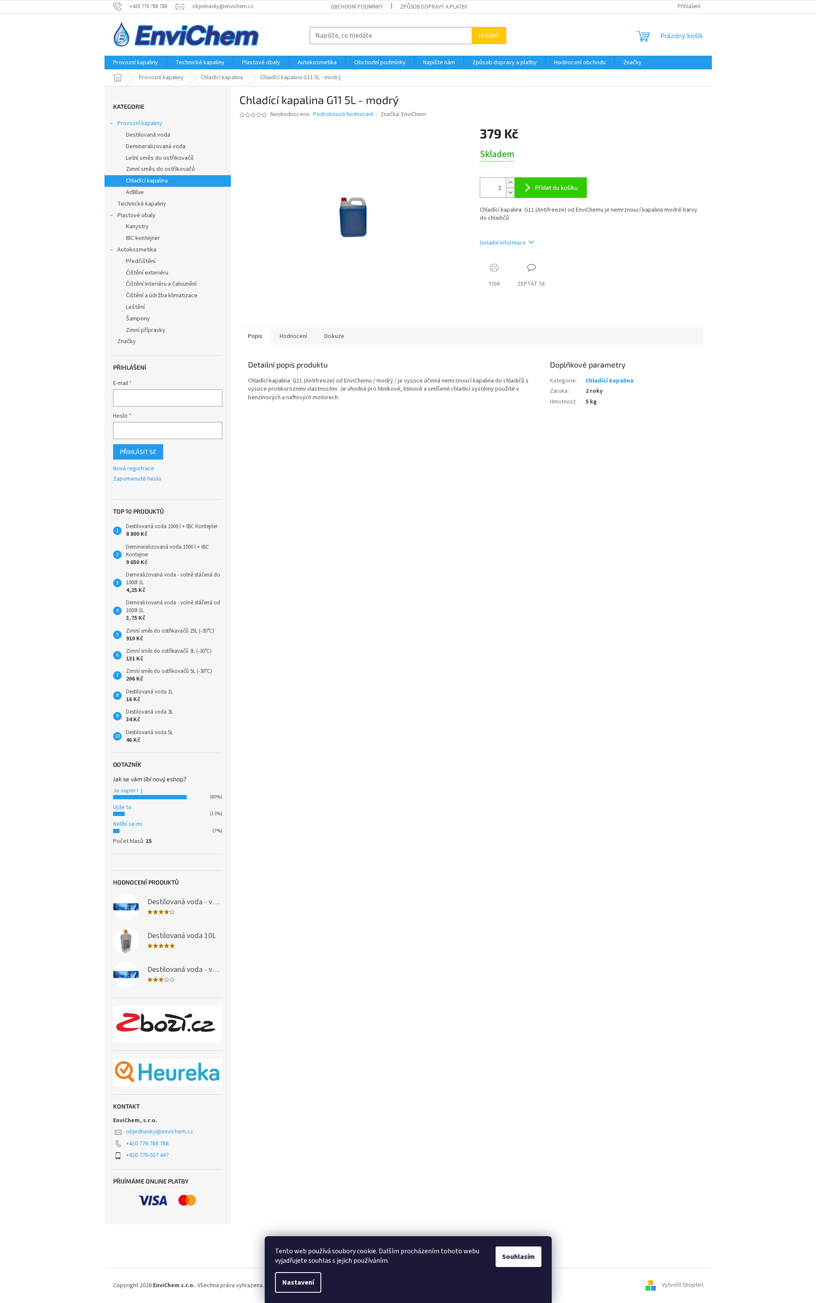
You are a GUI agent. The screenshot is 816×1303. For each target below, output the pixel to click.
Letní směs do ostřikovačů (160, 158)
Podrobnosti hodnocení (343, 115)
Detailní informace (503, 243)
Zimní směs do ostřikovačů (160, 169)
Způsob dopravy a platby (434, 7)
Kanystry (137, 226)
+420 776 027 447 (147, 1155)
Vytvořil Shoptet (682, 1285)
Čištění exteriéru (147, 273)
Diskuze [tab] (334, 336)
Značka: (403, 114)
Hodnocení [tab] (293, 336)
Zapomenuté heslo (137, 479)
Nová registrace (133, 469)
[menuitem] (136, 62)
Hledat (488, 35)
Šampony (138, 318)
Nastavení (298, 1282)
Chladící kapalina (147, 180)
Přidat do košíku (556, 187)
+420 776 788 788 (147, 1143)
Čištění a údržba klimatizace (161, 295)
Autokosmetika (136, 249)
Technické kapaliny (141, 204)
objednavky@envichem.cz (159, 1131)
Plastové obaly (136, 215)
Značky (126, 341)
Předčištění (140, 261)
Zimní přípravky (145, 330)
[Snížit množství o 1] (510, 192)
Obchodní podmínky (357, 7)
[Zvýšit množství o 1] (510, 183)
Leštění (135, 307)
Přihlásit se (138, 451)
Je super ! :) (128, 790)
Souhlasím (518, 1256)
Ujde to (122, 807)
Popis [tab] (255, 336)
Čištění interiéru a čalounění (161, 284)
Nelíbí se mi (127, 824)
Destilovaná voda (148, 135)
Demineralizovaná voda (155, 146)
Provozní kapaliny (139, 123)
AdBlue (135, 192)
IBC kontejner (143, 238)
